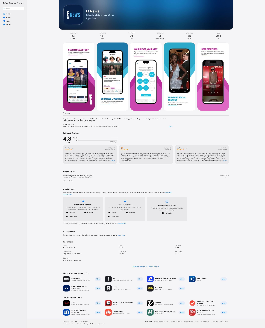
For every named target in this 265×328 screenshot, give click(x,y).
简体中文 (180, 321)
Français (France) (188, 321)
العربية (167, 321)
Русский (173, 321)
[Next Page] (230, 76)
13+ (176, 254)
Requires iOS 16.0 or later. (71, 254)
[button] (13, 13)
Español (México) (158, 321)
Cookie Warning (94, 323)
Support (103, 323)
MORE (113, 161)
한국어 (197, 321)
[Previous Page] (61, 76)
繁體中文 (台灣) (224, 321)
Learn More (122, 223)
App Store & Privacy (82, 323)
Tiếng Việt (215, 321)
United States (148, 321)
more (170, 126)
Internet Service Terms (69, 323)
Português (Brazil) (205, 321)
